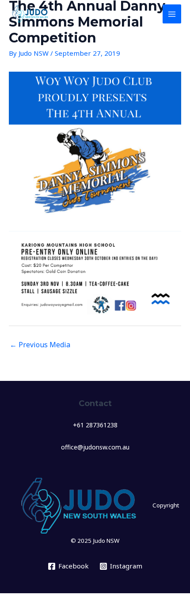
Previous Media (40, 344)
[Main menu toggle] (172, 13)
